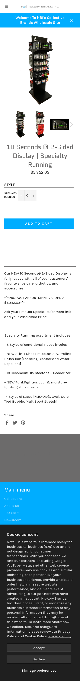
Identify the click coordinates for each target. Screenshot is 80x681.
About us (11, 505)
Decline (39, 659)
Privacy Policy (59, 636)
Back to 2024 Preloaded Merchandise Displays (42, 458)
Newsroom (13, 520)
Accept (39, 648)
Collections (13, 498)
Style (9, 185)
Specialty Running (10, 195)
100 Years (11, 512)
